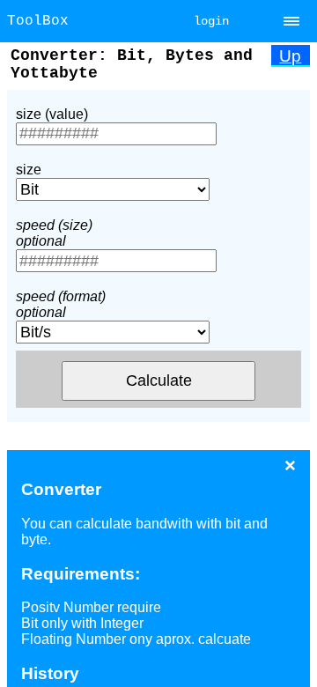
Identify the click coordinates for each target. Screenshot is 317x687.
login (211, 21)
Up (290, 56)
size (28, 169)
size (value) (52, 114)
